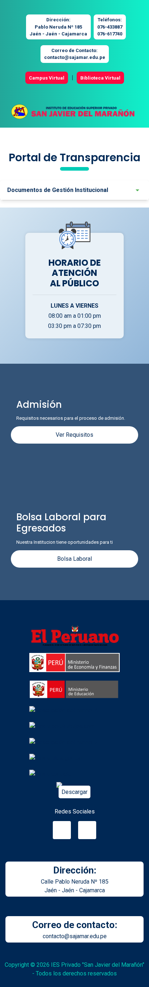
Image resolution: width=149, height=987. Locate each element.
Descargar (74, 792)
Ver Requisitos (74, 434)
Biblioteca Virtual (100, 78)
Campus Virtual (46, 78)
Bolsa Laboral (74, 558)
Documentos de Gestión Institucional (57, 190)
